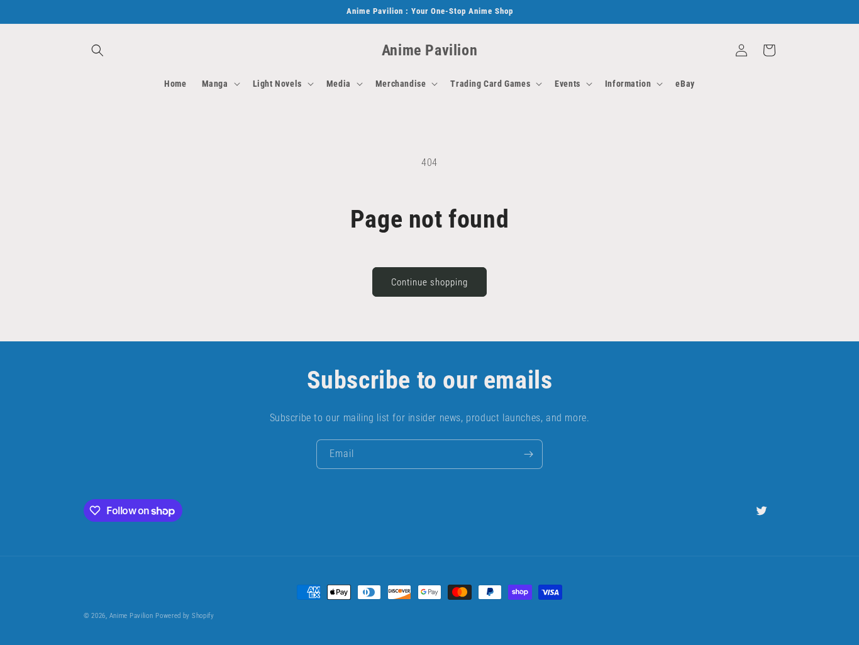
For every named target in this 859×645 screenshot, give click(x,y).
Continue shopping (429, 282)
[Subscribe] (528, 454)
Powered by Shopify (184, 616)
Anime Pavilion (131, 616)
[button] (97, 50)
